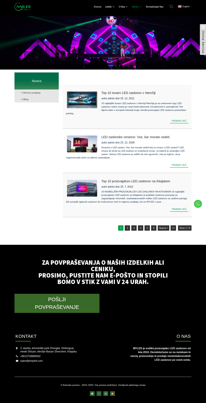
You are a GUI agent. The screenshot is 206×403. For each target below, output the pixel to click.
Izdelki (108, 6)
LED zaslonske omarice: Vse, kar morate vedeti (135, 137)
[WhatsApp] (198, 204)
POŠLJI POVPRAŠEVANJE (57, 303)
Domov (97, 6)
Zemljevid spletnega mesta (131, 385)
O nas (122, 6)
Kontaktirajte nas (154, 6)
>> (173, 228)
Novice (135, 6)
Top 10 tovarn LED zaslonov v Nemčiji (128, 93)
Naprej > (163, 228)
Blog (25, 99)
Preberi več (179, 121)
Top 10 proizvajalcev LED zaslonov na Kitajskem (135, 181)
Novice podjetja (32, 92)
